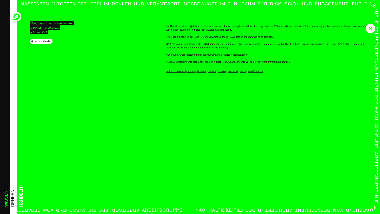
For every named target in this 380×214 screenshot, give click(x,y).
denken (12, 198)
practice (212, 71)
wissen (6, 198)
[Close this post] (370, 28)
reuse (243, 71)
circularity (191, 71)
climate (202, 71)
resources (233, 71)
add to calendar (42, 41)
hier (264, 61)
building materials (175, 71)
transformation (255, 71)
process (222, 71)
